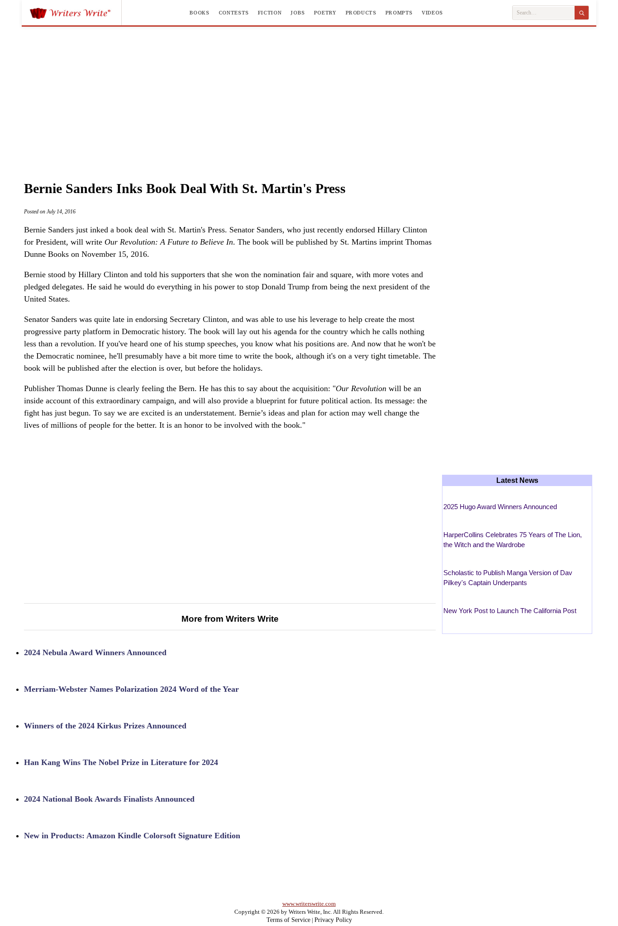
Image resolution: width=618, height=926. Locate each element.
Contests (234, 12)
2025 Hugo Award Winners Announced (500, 506)
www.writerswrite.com (309, 903)
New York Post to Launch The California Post (509, 610)
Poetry (325, 12)
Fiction (269, 12)
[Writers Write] (75, 12)
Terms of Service (288, 920)
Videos (432, 12)
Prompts (399, 12)
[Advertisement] (309, 94)
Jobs (297, 12)
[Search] (582, 12)
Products (361, 12)
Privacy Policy (333, 920)
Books (199, 12)
